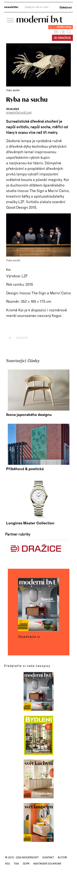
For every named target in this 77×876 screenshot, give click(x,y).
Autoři (62, 857)
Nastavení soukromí (47, 863)
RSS (7, 863)
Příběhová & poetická (25, 469)
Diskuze (18, 337)
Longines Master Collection (30, 523)
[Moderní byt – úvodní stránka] (40, 23)
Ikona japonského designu (29, 415)
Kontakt (48, 857)
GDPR (26, 863)
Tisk (16, 863)
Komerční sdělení (18, 113)
